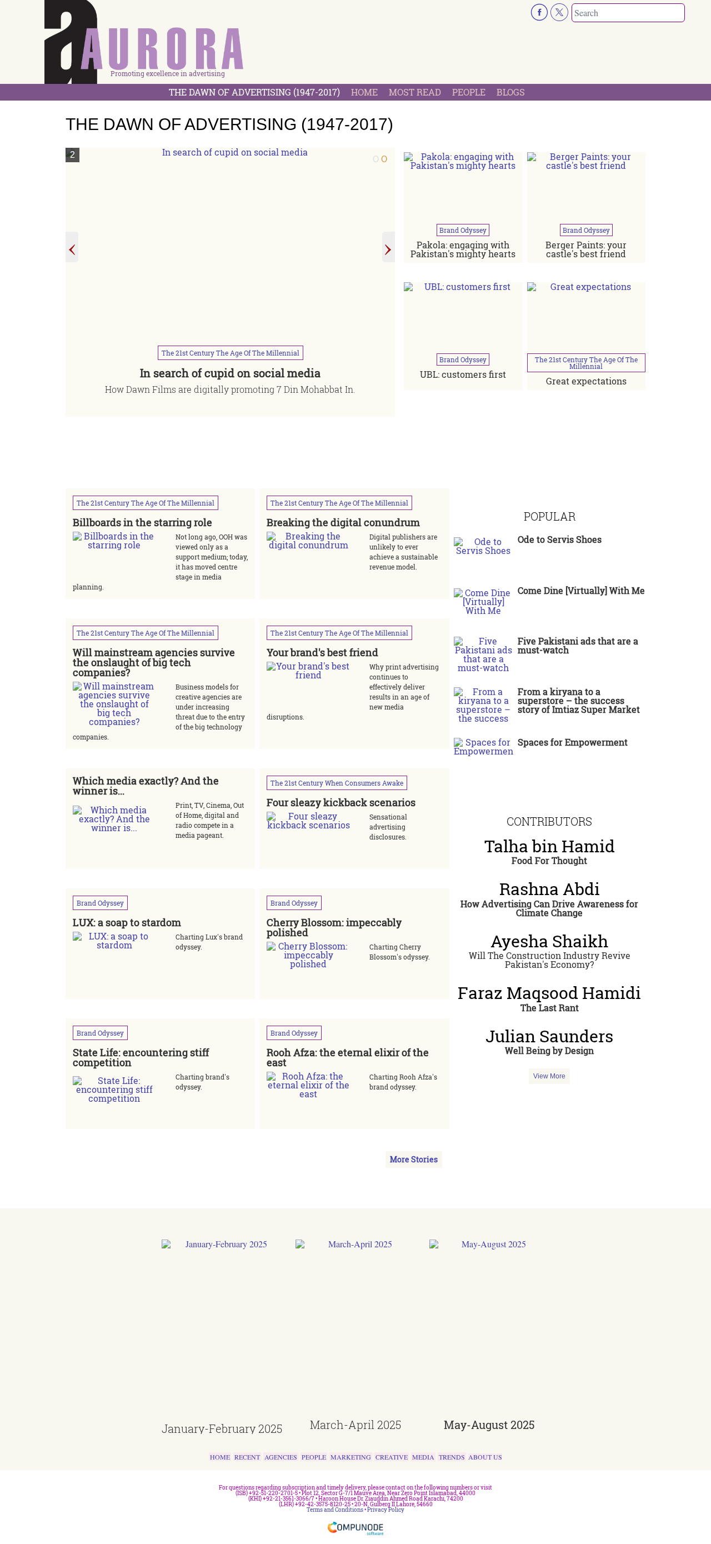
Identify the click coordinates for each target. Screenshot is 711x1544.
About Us (485, 1456)
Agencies (280, 1456)
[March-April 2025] (356, 1329)
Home (364, 92)
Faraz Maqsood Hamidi (549, 992)
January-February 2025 (222, 1428)
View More (549, 1076)
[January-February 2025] (222, 1331)
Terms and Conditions (335, 1509)
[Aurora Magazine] (144, 45)
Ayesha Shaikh (549, 941)
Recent (247, 1456)
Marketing (351, 1456)
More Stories (414, 1159)
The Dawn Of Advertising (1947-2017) (254, 92)
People (468, 92)
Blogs (511, 92)
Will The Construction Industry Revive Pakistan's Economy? (549, 960)
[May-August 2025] (489, 1329)
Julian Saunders (549, 1036)
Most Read (415, 92)
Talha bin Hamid (549, 846)
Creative (391, 1456)
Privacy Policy (385, 1509)
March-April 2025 (355, 1424)
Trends (452, 1456)
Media (423, 1456)
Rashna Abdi (549, 889)
